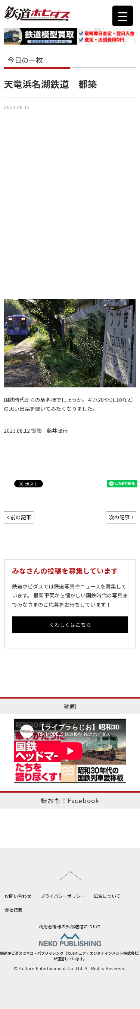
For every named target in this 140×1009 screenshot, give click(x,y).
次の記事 (119, 517)
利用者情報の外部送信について (70, 926)
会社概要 (13, 909)
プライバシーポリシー (62, 896)
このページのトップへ (70, 874)
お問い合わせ (17, 896)
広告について (107, 896)
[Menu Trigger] (122, 16)
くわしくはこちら (70, 624)
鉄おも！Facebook (70, 800)
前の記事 (20, 517)
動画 (70, 706)
